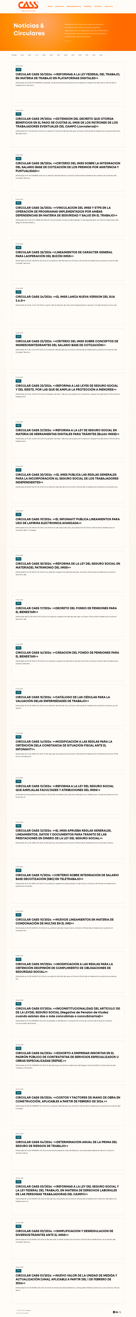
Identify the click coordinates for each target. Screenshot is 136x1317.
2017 (87, 55)
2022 (51, 55)
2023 (43, 55)
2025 (29, 55)
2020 (65, 55)
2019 (73, 55)
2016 (94, 55)
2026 (22, 55)
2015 (101, 55)
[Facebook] (114, 1312)
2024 (36, 55)
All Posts (14, 55)
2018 (80, 55)
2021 (58, 55)
